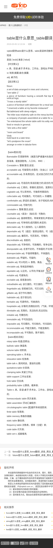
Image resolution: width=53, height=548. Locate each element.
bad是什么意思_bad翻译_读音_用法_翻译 (24, 529)
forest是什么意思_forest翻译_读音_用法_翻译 (25, 513)
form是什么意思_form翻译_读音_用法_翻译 (24, 525)
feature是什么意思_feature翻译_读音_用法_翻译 (26, 517)
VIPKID (3, 25)
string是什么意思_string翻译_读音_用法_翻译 (25, 521)
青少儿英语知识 (15, 25)
